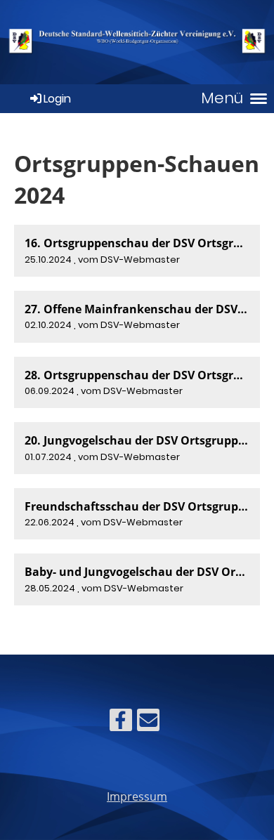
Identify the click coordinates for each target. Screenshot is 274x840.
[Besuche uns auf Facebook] (121, 722)
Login (57, 99)
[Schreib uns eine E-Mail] (148, 722)
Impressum (137, 796)
